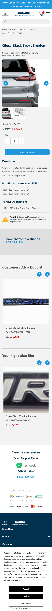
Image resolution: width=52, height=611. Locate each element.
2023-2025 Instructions (13, 193)
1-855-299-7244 (23, 240)
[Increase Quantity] (21, 141)
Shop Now (7, 529)
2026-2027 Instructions (13, 189)
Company (7, 544)
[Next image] (46, 83)
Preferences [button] (16, 580)
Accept (26, 589)
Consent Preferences (21, 608)
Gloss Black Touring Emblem (21, 416)
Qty (6, 135)
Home (4, 29)
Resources (7, 536)
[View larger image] (26, 83)
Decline (26, 596)
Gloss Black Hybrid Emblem (21, 328)
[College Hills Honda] (18, 14)
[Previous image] (5, 83)
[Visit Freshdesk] (26, 465)
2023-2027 (29, 29)
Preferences (26, 604)
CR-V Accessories (16, 29)
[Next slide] (47, 274)
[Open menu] (48, 14)
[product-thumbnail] (26, 301)
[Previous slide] (39, 274)
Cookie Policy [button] (41, 574)
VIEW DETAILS (26, 322)
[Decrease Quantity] (8, 141)
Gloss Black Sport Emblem (13, 33)
